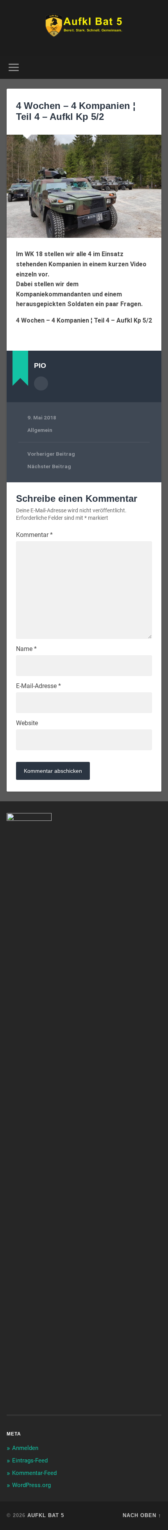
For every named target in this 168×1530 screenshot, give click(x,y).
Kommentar (34, 535)
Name (26, 649)
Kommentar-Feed (34, 1473)
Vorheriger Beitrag (51, 454)
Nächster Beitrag (49, 466)
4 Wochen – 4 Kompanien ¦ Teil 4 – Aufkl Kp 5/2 (76, 111)
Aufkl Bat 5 (45, 1515)
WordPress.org (31, 1485)
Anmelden (25, 1448)
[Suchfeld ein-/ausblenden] (155, 67)
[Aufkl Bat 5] (84, 28)
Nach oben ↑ (142, 1515)
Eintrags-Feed (30, 1460)
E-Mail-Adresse (38, 686)
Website (27, 723)
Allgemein (39, 430)
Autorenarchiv (41, 383)
